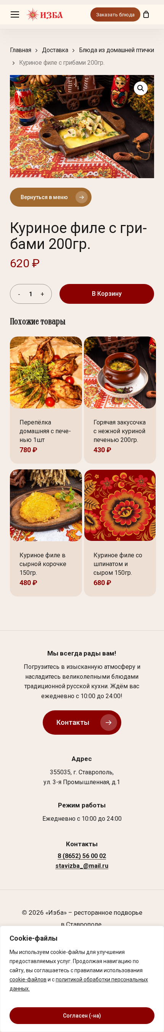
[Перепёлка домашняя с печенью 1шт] (46, 372)
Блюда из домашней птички (116, 50)
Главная (20, 50)
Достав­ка (55, 50)
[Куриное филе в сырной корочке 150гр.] (46, 505)
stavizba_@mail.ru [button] (81, 866)
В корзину (107, 293)
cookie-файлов (28, 979)
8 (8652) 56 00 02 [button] (82, 856)
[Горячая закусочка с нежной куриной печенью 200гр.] (120, 372)
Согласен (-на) (82, 1016)
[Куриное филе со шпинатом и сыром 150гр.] (120, 505)
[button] (15, 15)
